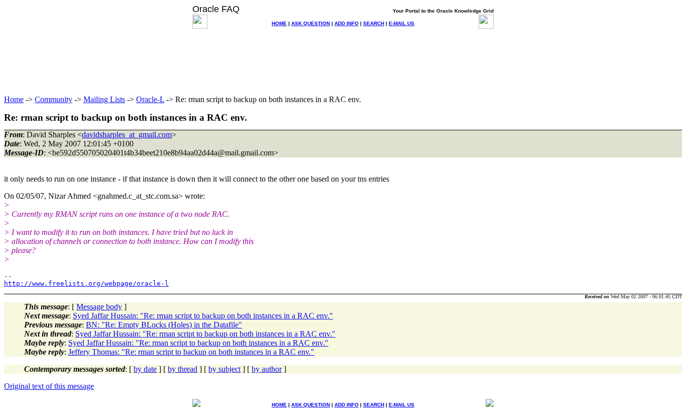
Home (14, 99)
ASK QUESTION (310, 23)
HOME (279, 23)
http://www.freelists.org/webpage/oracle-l (86, 283)
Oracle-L (150, 99)
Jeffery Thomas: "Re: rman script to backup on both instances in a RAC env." (191, 352)
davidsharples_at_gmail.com (127, 134)
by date (145, 369)
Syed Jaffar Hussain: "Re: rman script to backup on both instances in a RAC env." (203, 315)
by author (267, 369)
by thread (182, 369)
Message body (99, 306)
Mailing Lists (104, 99)
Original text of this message (49, 386)
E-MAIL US (401, 23)
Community (53, 99)
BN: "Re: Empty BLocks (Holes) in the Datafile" (164, 324)
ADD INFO (346, 23)
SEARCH (373, 23)
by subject (224, 369)
